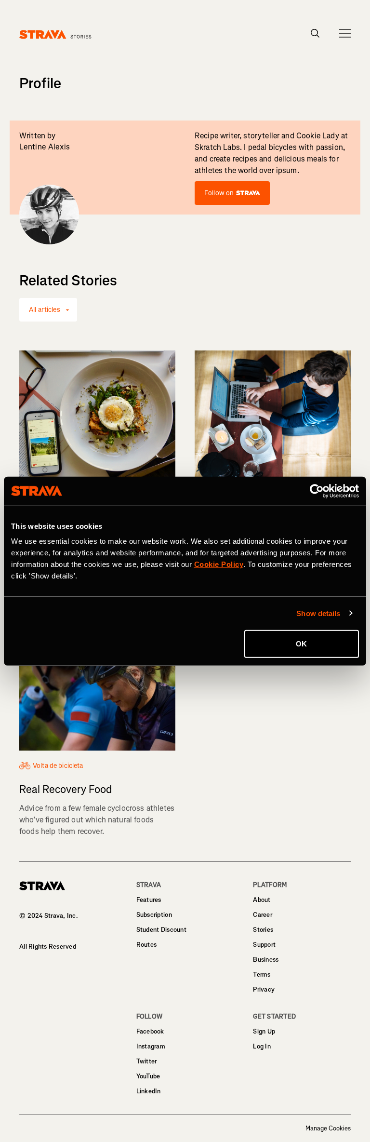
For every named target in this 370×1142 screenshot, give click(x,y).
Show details (318, 613)
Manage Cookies (328, 1128)
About (261, 900)
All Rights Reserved (47, 946)
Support (264, 944)
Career (262, 915)
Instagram (150, 1046)
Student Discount (161, 930)
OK (301, 644)
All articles (44, 309)
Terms (261, 974)
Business (265, 959)
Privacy (264, 989)
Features (148, 900)
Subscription (154, 915)
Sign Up (264, 1031)
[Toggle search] (315, 33)
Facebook (150, 1031)
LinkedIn (148, 1091)
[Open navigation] (345, 33)
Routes (146, 944)
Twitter (146, 1061)
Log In (262, 1046)
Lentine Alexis (44, 147)
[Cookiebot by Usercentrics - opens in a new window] (317, 491)
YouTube (148, 1076)
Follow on (219, 193)
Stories (263, 930)
